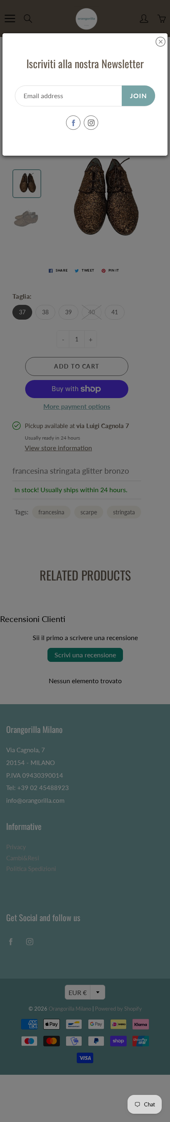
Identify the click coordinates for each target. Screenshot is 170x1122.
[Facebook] (73, 122)
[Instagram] (91, 122)
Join (138, 95)
